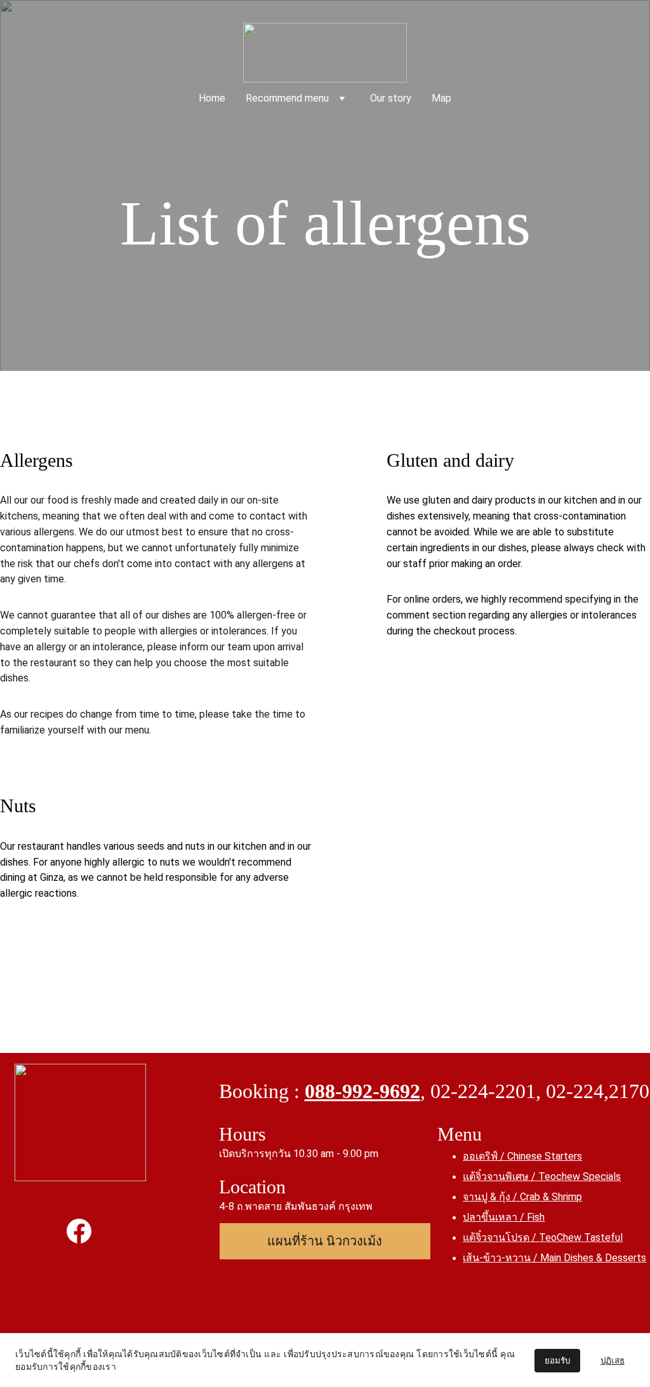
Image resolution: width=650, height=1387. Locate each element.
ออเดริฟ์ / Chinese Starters (522, 1156)
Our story (390, 98)
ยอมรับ (557, 1360)
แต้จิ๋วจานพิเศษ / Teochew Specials (542, 1176)
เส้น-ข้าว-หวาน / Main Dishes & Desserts (554, 1258)
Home (212, 98)
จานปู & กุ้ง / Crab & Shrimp (522, 1197)
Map (441, 98)
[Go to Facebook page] (79, 1230)
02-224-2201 (483, 1091)
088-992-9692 (362, 1091)
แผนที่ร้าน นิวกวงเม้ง (324, 1241)
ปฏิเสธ (612, 1360)
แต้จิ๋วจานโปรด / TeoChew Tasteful (543, 1237)
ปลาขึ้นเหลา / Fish (504, 1217)
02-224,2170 (597, 1091)
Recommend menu (287, 98)
